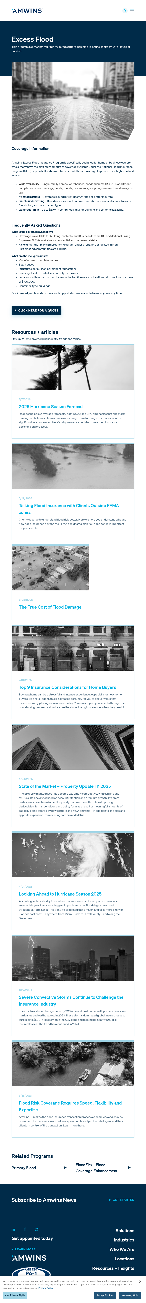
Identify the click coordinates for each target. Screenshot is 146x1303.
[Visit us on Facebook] (29, 1228)
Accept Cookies (105, 1295)
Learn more (25, 1249)
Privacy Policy (45, 1288)
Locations (124, 1258)
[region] (73, 1289)
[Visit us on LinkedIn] (18, 1228)
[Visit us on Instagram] (41, 1228)
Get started (123, 1200)
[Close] (140, 1282)
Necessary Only (130, 1295)
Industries (124, 1240)
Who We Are (122, 1249)
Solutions (125, 1230)
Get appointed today (32, 1238)
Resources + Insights (113, 1268)
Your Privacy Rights (15, 1295)
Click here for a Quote (38, 310)
